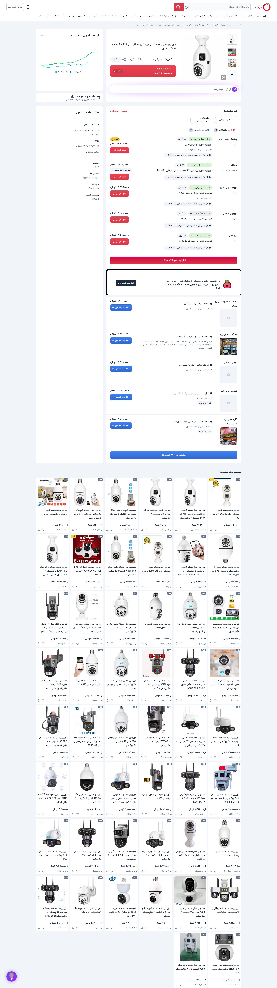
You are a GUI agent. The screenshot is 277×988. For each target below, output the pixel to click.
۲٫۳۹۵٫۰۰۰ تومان (119, 187)
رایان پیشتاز (230, 362)
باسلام (233, 165)
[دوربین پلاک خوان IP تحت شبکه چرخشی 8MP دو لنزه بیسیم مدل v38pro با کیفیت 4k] (52, 606)
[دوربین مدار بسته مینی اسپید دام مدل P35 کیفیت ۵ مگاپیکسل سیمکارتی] (190, 720)
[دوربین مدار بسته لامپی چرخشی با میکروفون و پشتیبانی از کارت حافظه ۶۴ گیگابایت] (190, 549)
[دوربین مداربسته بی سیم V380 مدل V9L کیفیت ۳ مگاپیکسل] (190, 890)
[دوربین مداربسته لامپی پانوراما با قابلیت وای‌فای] (52, 492)
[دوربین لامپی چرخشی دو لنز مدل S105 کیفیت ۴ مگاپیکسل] (156, 492)
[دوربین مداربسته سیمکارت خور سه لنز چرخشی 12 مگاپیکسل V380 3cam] (52, 890)
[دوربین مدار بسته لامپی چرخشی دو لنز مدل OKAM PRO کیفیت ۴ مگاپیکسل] (190, 492)
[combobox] (217, 7)
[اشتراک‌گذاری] (124, 60)
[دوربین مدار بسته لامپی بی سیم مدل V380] (156, 606)
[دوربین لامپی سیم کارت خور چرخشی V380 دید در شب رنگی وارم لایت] (190, 606)
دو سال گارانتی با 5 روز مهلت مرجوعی (196, 149)
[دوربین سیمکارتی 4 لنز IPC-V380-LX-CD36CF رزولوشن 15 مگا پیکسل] (87, 549)
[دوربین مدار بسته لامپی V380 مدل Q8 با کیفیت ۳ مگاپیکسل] (121, 606)
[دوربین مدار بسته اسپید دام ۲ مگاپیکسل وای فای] (87, 890)
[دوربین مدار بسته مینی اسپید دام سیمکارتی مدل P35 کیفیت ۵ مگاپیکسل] (121, 777)
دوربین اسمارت (229, 213)
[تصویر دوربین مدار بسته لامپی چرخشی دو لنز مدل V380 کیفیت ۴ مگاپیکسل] (232, 39)
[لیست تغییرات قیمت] (42, 35)
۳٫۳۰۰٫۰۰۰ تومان (119, 144)
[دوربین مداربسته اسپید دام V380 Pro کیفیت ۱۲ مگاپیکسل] (87, 833)
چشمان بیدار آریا (228, 139)
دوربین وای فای (228, 187)
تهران (235, 144)
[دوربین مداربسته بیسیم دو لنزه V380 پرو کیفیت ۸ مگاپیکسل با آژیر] (156, 663)
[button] (15, 7)
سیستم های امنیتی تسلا (226, 304)
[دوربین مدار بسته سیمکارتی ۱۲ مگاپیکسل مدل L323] (224, 890)
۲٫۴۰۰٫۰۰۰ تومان (119, 213)
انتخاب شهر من (126, 282)
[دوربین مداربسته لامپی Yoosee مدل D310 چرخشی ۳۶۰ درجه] (121, 890)
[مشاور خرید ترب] (11, 976)
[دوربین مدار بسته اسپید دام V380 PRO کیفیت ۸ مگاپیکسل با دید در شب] (52, 720)
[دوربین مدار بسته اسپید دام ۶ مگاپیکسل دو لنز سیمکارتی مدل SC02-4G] (87, 720)
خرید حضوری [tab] (198, 130)
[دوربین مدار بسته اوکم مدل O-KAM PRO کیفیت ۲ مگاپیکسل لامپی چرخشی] (52, 549)
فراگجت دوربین (228, 334)
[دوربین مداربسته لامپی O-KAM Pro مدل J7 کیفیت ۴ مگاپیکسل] (87, 777)
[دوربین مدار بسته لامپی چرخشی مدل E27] (224, 833)
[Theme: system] (27, 7)
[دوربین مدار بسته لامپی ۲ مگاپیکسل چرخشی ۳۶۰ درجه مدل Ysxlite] (224, 549)
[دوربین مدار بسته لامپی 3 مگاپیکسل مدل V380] (87, 663)
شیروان (234, 219)
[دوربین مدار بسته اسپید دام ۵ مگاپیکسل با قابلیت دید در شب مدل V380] (224, 777)
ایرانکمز (233, 235)
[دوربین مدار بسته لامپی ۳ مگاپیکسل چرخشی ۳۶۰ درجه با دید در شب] (87, 492)
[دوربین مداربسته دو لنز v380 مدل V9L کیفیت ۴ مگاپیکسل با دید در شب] (224, 663)
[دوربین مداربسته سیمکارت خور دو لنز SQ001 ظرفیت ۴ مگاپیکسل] (224, 606)
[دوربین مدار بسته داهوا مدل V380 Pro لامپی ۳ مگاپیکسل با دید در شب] (121, 549)
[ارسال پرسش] (234, 89)
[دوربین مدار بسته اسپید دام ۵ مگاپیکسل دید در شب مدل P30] (52, 833)
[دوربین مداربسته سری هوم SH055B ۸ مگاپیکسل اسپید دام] (224, 947)
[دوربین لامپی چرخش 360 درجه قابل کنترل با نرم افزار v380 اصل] (121, 492)
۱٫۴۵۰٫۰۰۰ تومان (119, 164)
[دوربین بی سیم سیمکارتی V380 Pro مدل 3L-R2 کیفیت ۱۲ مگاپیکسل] (190, 777)
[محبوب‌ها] (132, 59)
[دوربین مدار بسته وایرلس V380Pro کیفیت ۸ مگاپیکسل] (156, 720)
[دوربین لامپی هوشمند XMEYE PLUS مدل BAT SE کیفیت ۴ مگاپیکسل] (52, 777)
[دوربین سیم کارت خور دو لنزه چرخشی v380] (156, 777)
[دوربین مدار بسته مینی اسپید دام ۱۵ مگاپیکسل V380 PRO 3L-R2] (190, 663)
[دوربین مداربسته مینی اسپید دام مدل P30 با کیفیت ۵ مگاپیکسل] (156, 833)
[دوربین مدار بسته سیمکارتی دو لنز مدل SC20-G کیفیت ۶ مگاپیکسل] (121, 833)
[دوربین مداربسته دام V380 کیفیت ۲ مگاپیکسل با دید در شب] (224, 720)
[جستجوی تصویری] (187, 7)
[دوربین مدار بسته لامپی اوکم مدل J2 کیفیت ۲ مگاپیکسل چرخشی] (190, 833)
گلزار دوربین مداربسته (230, 422)
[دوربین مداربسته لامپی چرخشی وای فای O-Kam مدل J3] (224, 492)
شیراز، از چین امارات (229, 170)
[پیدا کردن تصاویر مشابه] (223, 77)
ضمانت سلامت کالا (204, 198)
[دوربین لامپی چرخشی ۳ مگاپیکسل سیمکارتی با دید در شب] (121, 663)
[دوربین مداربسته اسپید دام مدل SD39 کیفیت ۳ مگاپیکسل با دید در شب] (52, 663)
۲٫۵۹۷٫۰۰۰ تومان (119, 235)
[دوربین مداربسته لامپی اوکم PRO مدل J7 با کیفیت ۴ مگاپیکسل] (121, 720)
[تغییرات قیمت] (139, 59)
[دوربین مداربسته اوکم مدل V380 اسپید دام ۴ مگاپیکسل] (190, 947)
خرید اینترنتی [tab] (223, 130)
